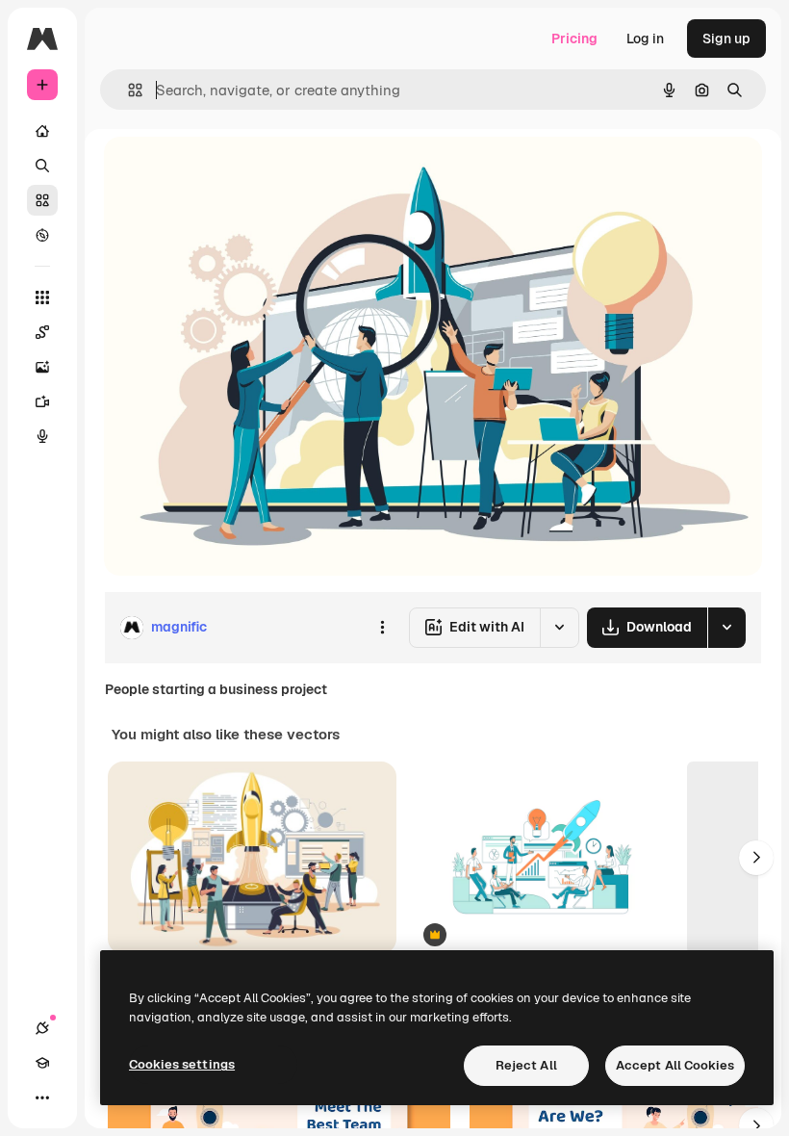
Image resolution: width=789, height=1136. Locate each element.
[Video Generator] (42, 401)
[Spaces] (42, 332)
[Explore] (42, 234)
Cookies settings (182, 1064)
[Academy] (42, 1062)
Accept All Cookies (675, 1065)
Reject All (526, 1065)
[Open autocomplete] (127, 90)
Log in (645, 38)
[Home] (42, 131)
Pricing (574, 38)
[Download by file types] (726, 627)
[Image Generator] (42, 366)
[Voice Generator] (42, 436)
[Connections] (42, 1028)
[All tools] (42, 297)
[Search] (42, 165)
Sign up (726, 38)
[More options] (382, 627)
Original (227, 173)
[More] (42, 1097)
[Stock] (42, 200)
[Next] (756, 858)
